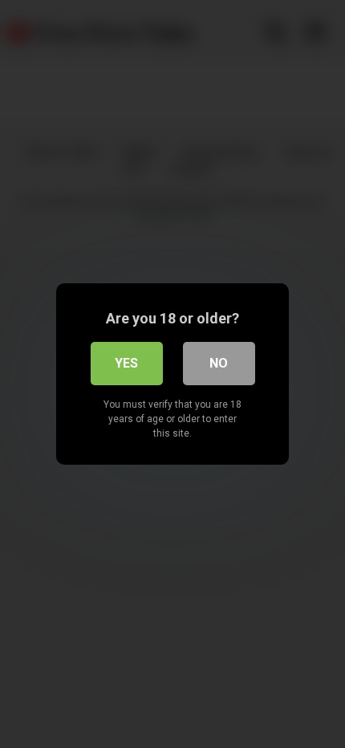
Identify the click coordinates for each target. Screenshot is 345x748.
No (218, 363)
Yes (126, 363)
